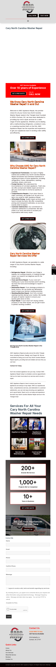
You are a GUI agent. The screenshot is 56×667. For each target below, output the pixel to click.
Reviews (8, 657)
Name (8, 541)
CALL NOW (32, 15)
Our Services (9, 652)
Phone (8, 557)
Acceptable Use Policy (11, 602)
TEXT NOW (44, 15)
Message (9, 574)
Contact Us (28, 529)
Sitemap (48, 664)
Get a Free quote (18, 93)
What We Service (11, 655)
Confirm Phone (11, 566)
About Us (8, 650)
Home (7, 648)
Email (8, 549)
